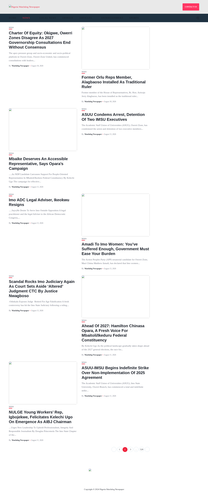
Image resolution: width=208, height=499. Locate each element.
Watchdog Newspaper (20, 66)
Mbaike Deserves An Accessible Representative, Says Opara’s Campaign (38, 164)
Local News (47, 18)
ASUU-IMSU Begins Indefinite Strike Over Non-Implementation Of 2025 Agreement (115, 373)
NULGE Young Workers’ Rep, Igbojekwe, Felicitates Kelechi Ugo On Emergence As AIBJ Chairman (41, 417)
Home (12, 18)
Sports (134, 18)
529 (141, 449)
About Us (84, 482)
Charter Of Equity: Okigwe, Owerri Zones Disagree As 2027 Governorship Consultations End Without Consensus (40, 40)
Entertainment (112, 18)
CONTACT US (191, 7)
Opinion (67, 18)
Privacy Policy (120, 482)
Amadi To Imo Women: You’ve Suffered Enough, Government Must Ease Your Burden (115, 249)
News (26, 18)
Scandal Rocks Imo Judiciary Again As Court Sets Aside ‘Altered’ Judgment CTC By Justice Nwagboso (42, 288)
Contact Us (100, 482)
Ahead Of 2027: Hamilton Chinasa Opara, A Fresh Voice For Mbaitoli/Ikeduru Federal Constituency (113, 333)
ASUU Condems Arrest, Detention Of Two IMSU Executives (113, 117)
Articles (85, 18)
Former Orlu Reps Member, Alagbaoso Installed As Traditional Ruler (114, 82)
